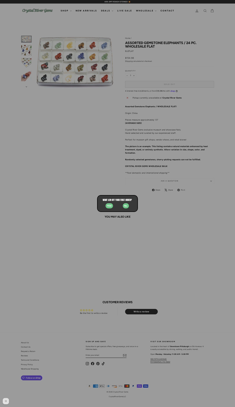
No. (126, 205)
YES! (109, 205)
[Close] (134, 198)
